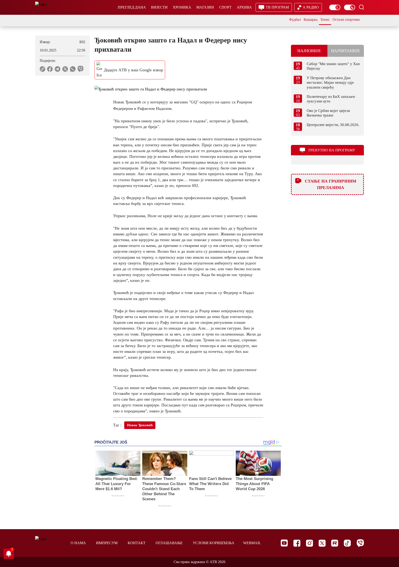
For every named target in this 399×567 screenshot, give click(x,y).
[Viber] (360, 543)
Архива (244, 7)
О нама (78, 543)
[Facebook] (296, 543)
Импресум (107, 543)
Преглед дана (132, 7)
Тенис (325, 19)
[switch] (334, 7)
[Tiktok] (347, 543)
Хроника (182, 7)
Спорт (225, 7)
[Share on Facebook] (50, 69)
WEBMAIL (252, 543)
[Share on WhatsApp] (73, 69)
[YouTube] (284, 543)
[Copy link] (42, 69)
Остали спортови (346, 19)
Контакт (136, 543)
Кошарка (310, 19)
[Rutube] (334, 543)
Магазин (205, 7)
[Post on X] (65, 69)
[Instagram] (309, 543)
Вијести (159, 7)
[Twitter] (322, 543)
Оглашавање (169, 543)
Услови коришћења (213, 543)
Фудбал (295, 19)
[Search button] (361, 7)
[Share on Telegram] (57, 69)
